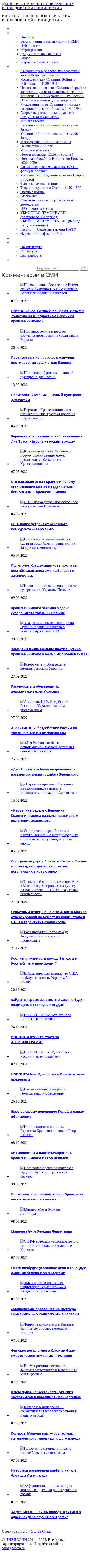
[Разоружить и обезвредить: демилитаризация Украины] (49, 668)
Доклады (18, 238)
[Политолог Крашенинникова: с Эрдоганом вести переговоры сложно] (49, 1176)
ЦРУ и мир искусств (36, 208)
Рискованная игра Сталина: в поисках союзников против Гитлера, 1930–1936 (50, 106)
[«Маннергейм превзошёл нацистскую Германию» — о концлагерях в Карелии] (49, 1291)
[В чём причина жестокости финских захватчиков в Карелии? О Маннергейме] (49, 1374)
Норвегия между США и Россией (46, 154)
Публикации (30, 45)
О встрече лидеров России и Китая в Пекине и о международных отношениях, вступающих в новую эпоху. (49, 866)
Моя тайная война (34, 150)
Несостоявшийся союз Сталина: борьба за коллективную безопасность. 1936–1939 (53, 90)
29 (39, 1531)
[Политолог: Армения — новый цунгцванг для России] (49, 377)
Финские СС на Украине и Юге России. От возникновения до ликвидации (52, 98)
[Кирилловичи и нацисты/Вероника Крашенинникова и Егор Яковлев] (49, 1135)
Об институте (31, 247)
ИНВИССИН (16, 1540)
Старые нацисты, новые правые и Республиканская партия (47, 115)
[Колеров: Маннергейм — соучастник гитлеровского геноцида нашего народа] (49, 1415)
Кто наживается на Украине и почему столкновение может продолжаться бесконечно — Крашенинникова (43, 486)
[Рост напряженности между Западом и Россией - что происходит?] (49, 940)
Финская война (32, 121)
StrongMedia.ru (13, 1548)
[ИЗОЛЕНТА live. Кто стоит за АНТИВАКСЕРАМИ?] (49, 1019)
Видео (25, 58)
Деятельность (31, 255)
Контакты (18, 260)
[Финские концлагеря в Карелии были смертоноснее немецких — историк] (49, 1333)
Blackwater (28, 196)
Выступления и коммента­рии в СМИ (49, 41)
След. (46, 1531)
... (35, 1531)
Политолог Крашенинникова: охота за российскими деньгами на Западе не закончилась (44, 570)
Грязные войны (32, 192)
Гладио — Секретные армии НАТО (48, 229)
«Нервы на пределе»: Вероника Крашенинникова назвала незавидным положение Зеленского (44, 815)
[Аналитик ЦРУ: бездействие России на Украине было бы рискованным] (49, 710)
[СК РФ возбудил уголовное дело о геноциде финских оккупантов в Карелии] (49, 1250)
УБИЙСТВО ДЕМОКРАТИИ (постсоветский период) (43, 215)
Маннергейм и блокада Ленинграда (41, 1231)
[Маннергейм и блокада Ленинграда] (49, 1214)
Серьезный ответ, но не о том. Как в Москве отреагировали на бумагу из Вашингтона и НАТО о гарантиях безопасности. (49, 917)
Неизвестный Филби (36, 146)
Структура (28, 251)
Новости (27, 37)
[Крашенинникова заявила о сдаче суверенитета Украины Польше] (49, 590)
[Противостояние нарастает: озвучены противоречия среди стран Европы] (49, 340)
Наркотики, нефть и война (41, 234)
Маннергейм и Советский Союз (45, 142)
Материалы (20, 33)
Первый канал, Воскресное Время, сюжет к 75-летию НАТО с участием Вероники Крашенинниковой (47, 316)
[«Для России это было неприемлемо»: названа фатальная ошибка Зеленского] (49, 751)
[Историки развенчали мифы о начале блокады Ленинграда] (49, 1452)
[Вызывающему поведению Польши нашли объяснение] (49, 1093)
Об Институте (22, 242)
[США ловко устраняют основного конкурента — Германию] (49, 506)
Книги (16, 66)
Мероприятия (31, 50)
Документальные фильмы (40, 54)
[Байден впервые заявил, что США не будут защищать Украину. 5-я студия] (49, 982)
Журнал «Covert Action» (39, 62)
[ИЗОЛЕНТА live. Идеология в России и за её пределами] (49, 1056)
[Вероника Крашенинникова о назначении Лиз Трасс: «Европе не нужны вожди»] (49, 418)
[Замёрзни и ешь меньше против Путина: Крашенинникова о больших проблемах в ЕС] (49, 631)
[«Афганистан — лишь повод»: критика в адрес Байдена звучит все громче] (49, 1494)
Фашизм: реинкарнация (39, 183)
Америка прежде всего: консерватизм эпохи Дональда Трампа (50, 73)
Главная (17, 28)
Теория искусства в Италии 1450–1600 (50, 188)
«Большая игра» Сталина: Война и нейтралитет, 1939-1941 (47, 81)
